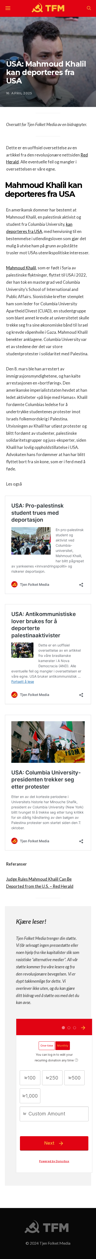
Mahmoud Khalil (21, 267)
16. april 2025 (19, 93)
